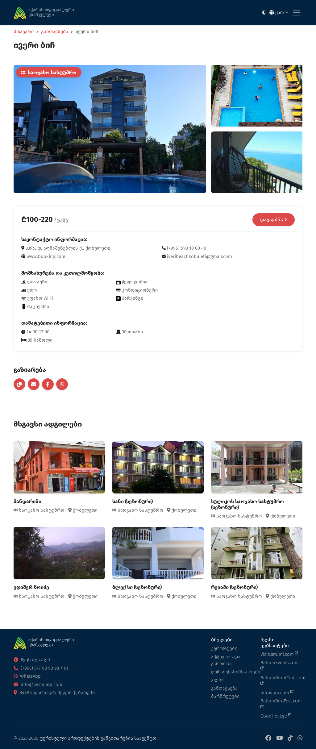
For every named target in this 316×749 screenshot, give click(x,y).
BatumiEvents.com (279, 662)
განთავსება (54, 31)
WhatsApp (30, 676)
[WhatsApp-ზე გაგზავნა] (62, 384)
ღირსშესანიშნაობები (232, 672)
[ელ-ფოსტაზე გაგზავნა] (34, 384)
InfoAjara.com (275, 693)
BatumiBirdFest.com (281, 701)
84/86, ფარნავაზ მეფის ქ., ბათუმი (56, 692)
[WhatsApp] (299, 738)
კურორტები (224, 648)
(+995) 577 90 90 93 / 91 (43, 668)
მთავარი (24, 31)
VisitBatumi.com (277, 654)
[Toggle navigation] (296, 13)
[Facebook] (268, 738)
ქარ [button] (279, 12)
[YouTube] (279, 738)
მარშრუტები (225, 696)
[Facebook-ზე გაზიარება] (48, 384)
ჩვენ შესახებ (34, 660)
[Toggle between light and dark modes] (264, 12)
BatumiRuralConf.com (281, 677)
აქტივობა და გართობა (225, 660)
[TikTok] (290, 738)
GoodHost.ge (274, 716)
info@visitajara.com (40, 684)
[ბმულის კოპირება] (19, 384)
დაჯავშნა (272, 220)
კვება (217, 680)
